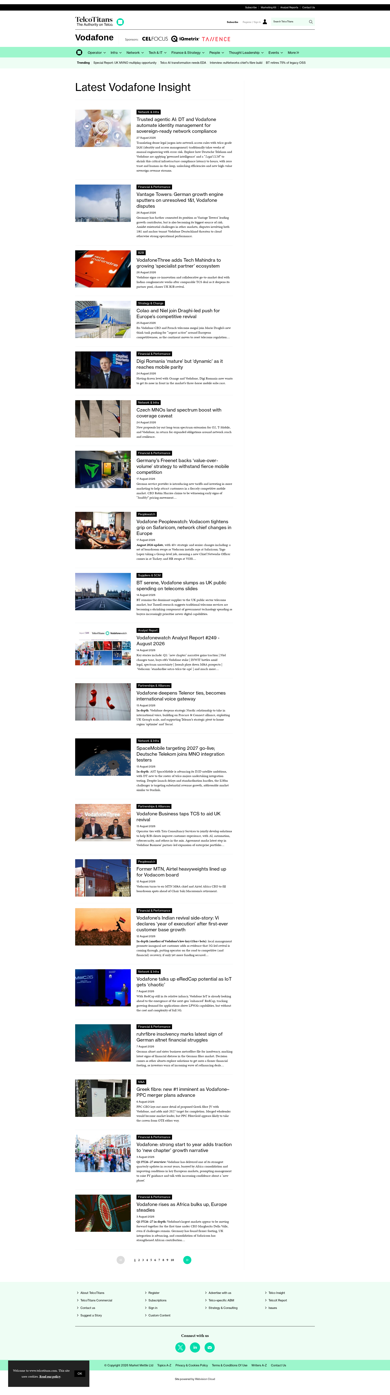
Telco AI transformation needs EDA (183, 63)
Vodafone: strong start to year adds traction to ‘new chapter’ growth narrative (184, 1147)
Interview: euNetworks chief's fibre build (236, 63)
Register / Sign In (252, 22)
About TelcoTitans (92, 1293)
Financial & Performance (154, 187)
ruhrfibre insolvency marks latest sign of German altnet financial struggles (179, 1037)
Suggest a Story (91, 1315)
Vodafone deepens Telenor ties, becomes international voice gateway (181, 696)
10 (172, 1260)
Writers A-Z (259, 1365)
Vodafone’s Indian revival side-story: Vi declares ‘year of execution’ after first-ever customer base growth (182, 924)
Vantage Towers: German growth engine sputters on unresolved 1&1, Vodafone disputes (179, 200)
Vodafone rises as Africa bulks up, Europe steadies (181, 1207)
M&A (141, 1082)
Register (153, 1293)
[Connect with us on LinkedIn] (195, 1347)
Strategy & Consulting (223, 1308)
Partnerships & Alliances (154, 685)
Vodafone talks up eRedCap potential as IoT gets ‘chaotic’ (184, 982)
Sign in (152, 1308)
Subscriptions (157, 1300)
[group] (292, 52)
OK (80, 1374)
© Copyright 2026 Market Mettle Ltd (128, 1365)
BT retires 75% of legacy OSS (286, 63)
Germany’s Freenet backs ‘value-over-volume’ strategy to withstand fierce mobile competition (182, 466)
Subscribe (251, 7)
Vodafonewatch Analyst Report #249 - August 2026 (178, 640)
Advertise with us (220, 1293)
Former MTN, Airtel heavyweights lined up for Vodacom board (181, 872)
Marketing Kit (268, 7)
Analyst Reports (289, 7)
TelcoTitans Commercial (96, 1300)
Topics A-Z (164, 1365)
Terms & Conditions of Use (229, 1365)
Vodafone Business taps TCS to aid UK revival (178, 816)
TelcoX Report (278, 1300)
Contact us (87, 1308)
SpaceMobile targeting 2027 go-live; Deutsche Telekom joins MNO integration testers (180, 754)
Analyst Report (148, 630)
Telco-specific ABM (221, 1300)
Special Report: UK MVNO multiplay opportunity (124, 63)
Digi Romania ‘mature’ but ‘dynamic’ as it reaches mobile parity (179, 364)
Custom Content (159, 1315)
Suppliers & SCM (149, 575)
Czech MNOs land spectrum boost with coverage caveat (178, 413)
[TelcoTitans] (99, 25)
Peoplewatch (146, 514)
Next (187, 1260)
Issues (273, 1308)
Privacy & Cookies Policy (192, 1365)
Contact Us (308, 7)
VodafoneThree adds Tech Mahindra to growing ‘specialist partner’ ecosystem (178, 263)
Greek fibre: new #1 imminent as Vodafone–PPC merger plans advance (182, 1092)
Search (311, 21)
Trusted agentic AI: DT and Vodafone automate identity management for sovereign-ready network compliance (176, 125)
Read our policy (49, 1376)
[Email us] (209, 1347)
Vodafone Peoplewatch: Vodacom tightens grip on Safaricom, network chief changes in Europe (183, 527)
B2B (141, 253)
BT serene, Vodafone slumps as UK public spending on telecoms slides (181, 585)
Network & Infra (148, 112)
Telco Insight (277, 1293)
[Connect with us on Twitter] (180, 1347)
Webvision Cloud (205, 1379)
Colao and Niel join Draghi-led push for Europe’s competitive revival (178, 313)
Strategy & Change (150, 303)
